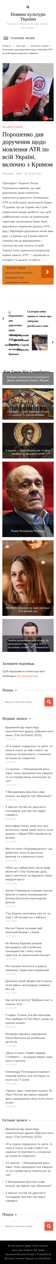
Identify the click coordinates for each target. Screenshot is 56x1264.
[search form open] (28, 7)
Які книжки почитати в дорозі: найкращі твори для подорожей (27, 968)
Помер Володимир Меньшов (28, 531)
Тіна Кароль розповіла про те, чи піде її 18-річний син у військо (27, 915)
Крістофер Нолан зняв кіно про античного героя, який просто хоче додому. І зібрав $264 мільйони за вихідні (29, 832)
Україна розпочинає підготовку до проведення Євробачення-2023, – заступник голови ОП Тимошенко (28, 644)
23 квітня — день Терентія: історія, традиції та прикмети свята (28, 413)
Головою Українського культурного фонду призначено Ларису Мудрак (28, 378)
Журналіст (8, 173)
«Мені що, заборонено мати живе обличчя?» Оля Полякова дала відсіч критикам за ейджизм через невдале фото (28, 873)
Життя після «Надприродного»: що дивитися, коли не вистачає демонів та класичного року (28, 852)
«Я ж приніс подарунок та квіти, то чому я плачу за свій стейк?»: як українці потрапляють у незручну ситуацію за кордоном (28, 752)
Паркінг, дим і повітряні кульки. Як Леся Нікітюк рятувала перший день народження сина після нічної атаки (29, 1096)
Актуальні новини (12, 127)
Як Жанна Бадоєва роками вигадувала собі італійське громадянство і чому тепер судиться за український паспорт (27, 949)
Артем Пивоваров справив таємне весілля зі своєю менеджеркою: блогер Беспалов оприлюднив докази (28, 896)
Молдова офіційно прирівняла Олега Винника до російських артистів (26, 1038)
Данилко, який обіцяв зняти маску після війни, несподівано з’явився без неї (28, 985)
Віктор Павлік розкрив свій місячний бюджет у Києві (23, 930)
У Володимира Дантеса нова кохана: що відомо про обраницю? (28, 794)
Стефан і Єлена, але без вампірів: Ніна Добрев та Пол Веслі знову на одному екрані (29, 1019)
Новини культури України (28, 16)
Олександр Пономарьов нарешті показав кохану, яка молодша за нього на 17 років (27, 1075)
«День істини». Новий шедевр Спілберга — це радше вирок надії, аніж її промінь (29, 1057)
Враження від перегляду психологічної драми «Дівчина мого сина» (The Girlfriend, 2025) (29, 731)
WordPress (44, 1258)
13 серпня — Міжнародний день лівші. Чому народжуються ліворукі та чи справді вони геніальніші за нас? (29, 775)
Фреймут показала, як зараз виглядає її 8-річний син (28, 609)
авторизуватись (27, 676)
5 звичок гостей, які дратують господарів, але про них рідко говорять (25, 811)
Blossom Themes (14, 1258)
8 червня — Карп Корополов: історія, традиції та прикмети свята (28, 452)
